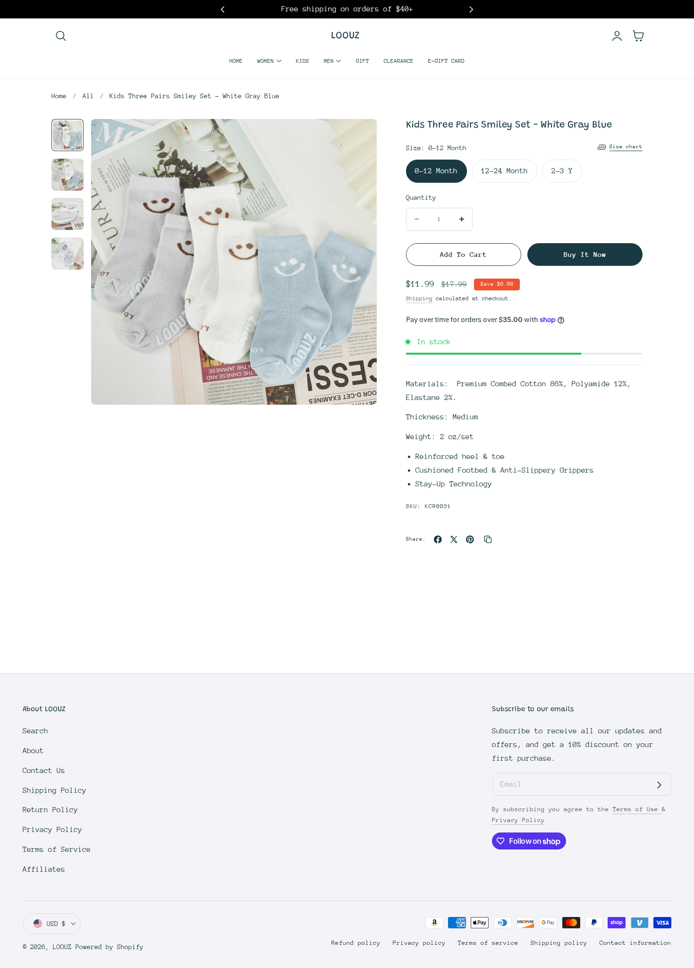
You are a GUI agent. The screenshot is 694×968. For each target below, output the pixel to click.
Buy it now (585, 254)
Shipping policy (559, 942)
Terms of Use (637, 809)
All (88, 96)
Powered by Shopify (110, 947)
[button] (60, 36)
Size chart (626, 147)
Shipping (419, 298)
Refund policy (356, 942)
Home (59, 96)
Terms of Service (57, 849)
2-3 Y (562, 171)
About (33, 751)
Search (35, 731)
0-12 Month (436, 171)
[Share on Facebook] (438, 539)
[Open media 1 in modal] (358, 138)
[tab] (67, 135)
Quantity (421, 197)
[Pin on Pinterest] (470, 539)
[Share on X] (454, 539)
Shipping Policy (54, 790)
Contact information (635, 942)
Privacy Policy (52, 829)
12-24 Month (504, 171)
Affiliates (44, 869)
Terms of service (488, 942)
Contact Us (44, 770)
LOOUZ (62, 947)
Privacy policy (419, 942)
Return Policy (50, 810)
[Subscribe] (659, 785)
